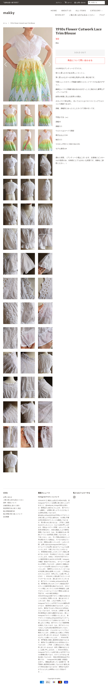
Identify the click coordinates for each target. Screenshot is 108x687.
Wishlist (60, 15)
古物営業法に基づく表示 (11, 505)
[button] (50, 64)
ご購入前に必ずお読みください (82, 15)
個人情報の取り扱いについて (12, 514)
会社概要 (6, 517)
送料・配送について (9, 503)
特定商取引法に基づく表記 (12, 508)
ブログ (102, 15)
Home (54, 11)
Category (95, 11)
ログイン (59, 3)
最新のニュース (44, 493)
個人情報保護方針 (9, 511)
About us (66, 11)
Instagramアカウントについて (48, 497)
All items (81, 11)
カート (69, 3)
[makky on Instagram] (74, 498)
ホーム (5, 23)
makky (9, 13)
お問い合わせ (80, 3)
